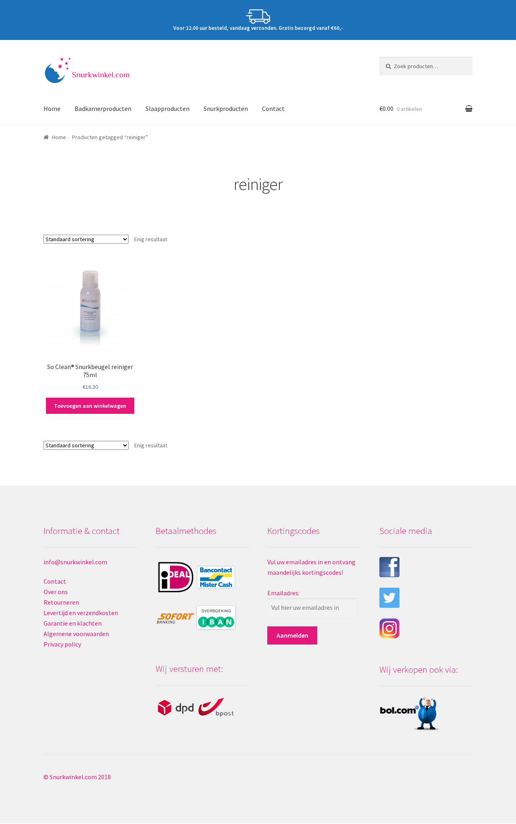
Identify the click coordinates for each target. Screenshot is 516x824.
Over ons (56, 592)
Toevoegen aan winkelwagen (90, 405)
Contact (273, 108)
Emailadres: (283, 593)
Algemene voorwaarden (76, 634)
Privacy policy (62, 644)
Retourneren (61, 602)
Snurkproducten (226, 108)
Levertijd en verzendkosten (81, 613)
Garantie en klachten (73, 623)
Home (52, 108)
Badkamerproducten (103, 108)
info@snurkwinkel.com (75, 562)
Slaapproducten (167, 108)
